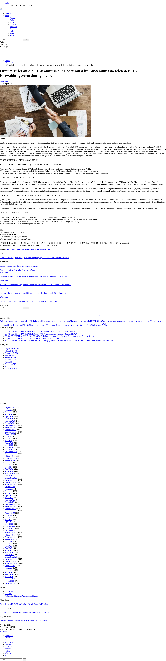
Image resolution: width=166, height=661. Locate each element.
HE (76, 321)
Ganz (64, 321)
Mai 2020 (8, 572)
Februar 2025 (10, 447)
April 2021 (9, 548)
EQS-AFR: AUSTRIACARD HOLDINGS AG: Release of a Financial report (35, 338)
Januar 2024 (9, 476)
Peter (10, 325)
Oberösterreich (158, 321)
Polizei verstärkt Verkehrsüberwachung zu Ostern (19, 266)
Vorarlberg (98, 325)
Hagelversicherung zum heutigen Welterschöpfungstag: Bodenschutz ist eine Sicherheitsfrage (35, 258)
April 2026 (9, 416)
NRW (149, 321)
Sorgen (78, 325)
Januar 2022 (9, 528)
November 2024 (11, 454)
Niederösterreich (138, 321)
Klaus (86, 321)
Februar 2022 (10, 526)
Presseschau (37, 325)
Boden (11, 321)
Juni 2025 (8, 438)
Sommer (64, 325)
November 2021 (11, 533)
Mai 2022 (8, 520)
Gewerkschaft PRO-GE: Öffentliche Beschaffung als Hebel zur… (25, 604)
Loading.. (8, 594)
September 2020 (11, 563)
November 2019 (11, 583)
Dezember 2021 (11, 531)
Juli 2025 (8, 436)
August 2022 (10, 513)
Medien (13, 33)
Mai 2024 (8, 467)
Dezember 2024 (11, 452)
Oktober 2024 (10, 456)
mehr (7, 3)
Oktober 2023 (10, 482)
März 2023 (9, 498)
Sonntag (71, 325)
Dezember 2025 (11, 425)
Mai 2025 (8, 441)
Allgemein (9, 13)
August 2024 (10, 460)
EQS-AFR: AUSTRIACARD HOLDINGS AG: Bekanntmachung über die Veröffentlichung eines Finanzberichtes (49, 336)
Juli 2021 (8, 541)
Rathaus (43, 325)
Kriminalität (95, 320)
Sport (12, 35)
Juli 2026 (8, 410)
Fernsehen (52, 321)
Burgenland (22, 321)
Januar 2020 (9, 581)
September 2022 (11, 511)
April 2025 (9, 443)
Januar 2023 (9, 502)
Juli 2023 (8, 489)
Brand (15, 321)
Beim (2, 321)
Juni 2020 (8, 570)
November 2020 (11, 559)
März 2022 (9, 524)
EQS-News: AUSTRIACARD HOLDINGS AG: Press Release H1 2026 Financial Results (40, 332)
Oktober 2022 (10, 509)
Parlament (4, 325)
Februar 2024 (10, 474)
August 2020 (10, 566)
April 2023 (9, 495)
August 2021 (10, 539)
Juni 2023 (8, 491)
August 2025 (10, 434)
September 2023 (11, 484)
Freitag (59, 321)
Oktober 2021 (10, 535)
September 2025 (11, 432)
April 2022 (9, 522)
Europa (45, 320)
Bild (6, 321)
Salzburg (51, 325)
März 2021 (9, 550)
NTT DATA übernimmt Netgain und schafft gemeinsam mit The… (25, 612)
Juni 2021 (8, 544)
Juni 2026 (8, 412)
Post (32, 325)
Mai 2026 (8, 414)
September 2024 (11, 458)
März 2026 (9, 419)
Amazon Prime (97, 316)
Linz (121, 321)
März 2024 (9, 471)
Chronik (13, 24)
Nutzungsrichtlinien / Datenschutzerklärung (21, 596)
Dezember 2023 (11, 478)
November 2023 (11, 480)
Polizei (12, 20)
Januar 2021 (9, 555)
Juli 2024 (8, 463)
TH (90, 325)
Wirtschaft (13, 22)
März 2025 (9, 445)
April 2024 (9, 469)
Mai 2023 (8, 493)
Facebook (4, 631)
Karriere (13, 29)
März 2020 (9, 577)
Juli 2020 (8, 568)
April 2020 (9, 574)
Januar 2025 (9, 449)
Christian (34, 321)
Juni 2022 (8, 517)
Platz (15, 325)
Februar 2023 (10, 500)
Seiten (58, 325)
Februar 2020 (10, 579)
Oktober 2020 (10, 561)
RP (47, 325)
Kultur (12, 31)
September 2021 (11, 537)
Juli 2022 (8, 515)
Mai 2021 (8, 546)
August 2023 (10, 487)
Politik (12, 18)
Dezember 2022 (11, 504)
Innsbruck (80, 321)
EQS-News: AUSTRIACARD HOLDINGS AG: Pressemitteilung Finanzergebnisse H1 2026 (41, 334)
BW (27, 321)
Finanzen (13, 27)
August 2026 (10, 408)
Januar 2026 (9, 423)
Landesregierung (114, 321)
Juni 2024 (8, 465)
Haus (72, 321)
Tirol (93, 325)
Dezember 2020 (11, 557)
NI (129, 321)
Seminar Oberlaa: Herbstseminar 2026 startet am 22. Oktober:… (24, 621)
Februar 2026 (10, 421)
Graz (68, 321)
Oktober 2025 (10, 430)
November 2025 (11, 427)
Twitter (10, 631)
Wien (105, 324)
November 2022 (11, 506)
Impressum (9, 591)
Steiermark (84, 325)
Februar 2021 (10, 552)
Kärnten (106, 321)
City (39, 321)
